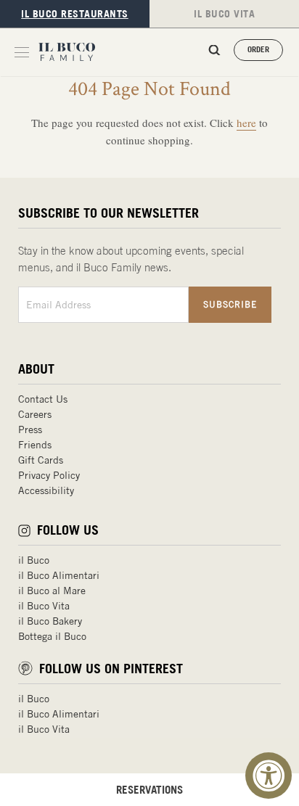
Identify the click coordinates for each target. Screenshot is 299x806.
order (258, 49)
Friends (35, 444)
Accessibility (46, 490)
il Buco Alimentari (58, 575)
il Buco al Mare (52, 590)
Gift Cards (40, 459)
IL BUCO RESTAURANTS (74, 13)
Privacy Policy (49, 475)
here (246, 122)
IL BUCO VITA (224, 13)
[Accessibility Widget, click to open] (268, 775)
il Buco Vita (44, 605)
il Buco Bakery (50, 621)
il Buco (33, 560)
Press (30, 429)
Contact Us (42, 399)
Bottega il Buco (52, 636)
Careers (35, 414)
